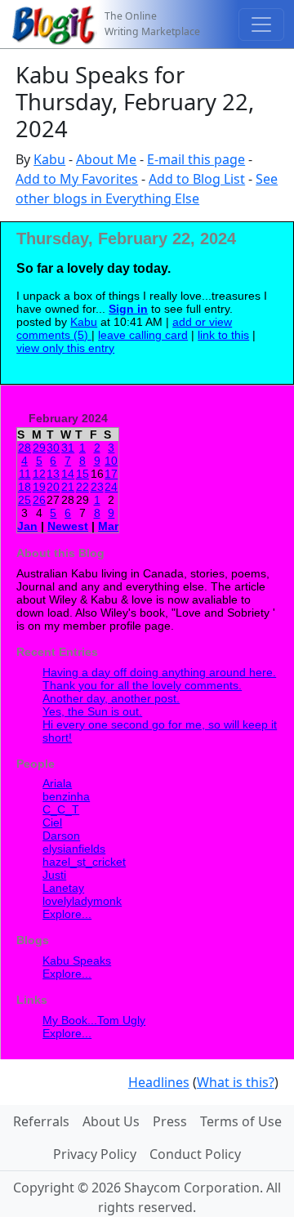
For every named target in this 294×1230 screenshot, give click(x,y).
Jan (27, 526)
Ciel (52, 822)
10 (111, 460)
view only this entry (65, 347)
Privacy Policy (94, 1154)
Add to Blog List (197, 179)
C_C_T (60, 809)
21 (67, 486)
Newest (67, 526)
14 (67, 473)
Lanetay (63, 887)
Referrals (41, 1121)
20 (53, 486)
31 (67, 447)
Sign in (128, 308)
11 (25, 473)
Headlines (158, 1082)
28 (24, 447)
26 (39, 499)
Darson (61, 835)
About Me (106, 159)
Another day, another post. (111, 698)
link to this (223, 334)
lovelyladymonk (82, 900)
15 (82, 473)
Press (170, 1121)
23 (97, 486)
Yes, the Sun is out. (92, 711)
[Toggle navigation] (261, 24)
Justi (54, 874)
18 (24, 486)
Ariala (57, 783)
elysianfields (73, 848)
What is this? (235, 1082)
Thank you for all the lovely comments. (142, 685)
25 (24, 499)
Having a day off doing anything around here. (159, 672)
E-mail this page (196, 159)
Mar (108, 526)
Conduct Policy (195, 1154)
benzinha (66, 796)
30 (53, 447)
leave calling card (143, 334)
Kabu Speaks (76, 960)
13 (53, 473)
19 (39, 486)
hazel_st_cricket (84, 861)
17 (111, 473)
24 (111, 486)
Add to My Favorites (77, 179)
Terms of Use (241, 1121)
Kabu (49, 159)
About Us (111, 1121)
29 (39, 447)
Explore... (66, 913)
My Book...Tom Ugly (93, 1020)
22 (82, 486)
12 (39, 473)
